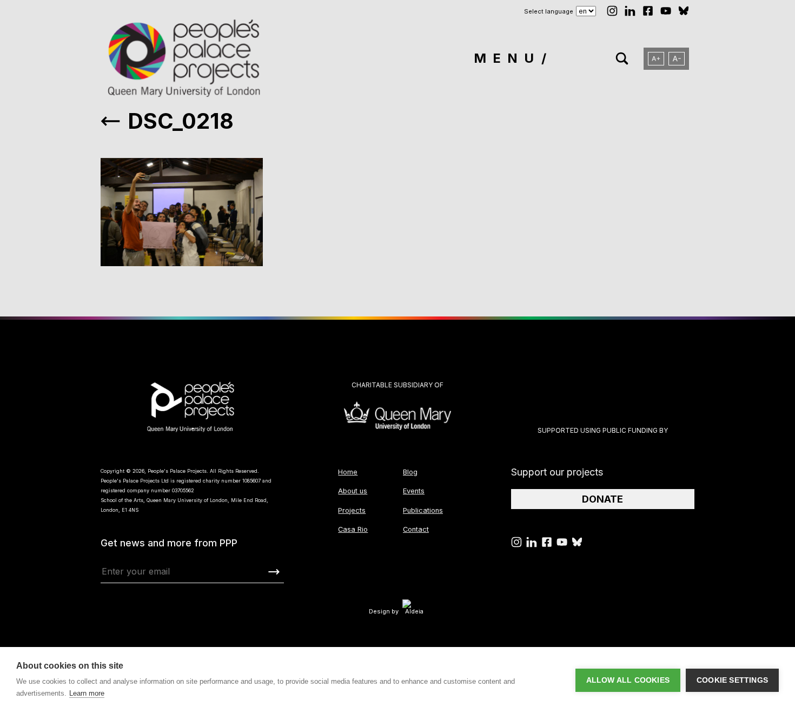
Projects (352, 510)
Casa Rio (353, 529)
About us (352, 491)
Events (414, 491)
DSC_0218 (181, 121)
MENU (507, 58)
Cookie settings (732, 680)
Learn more (86, 693)
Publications (423, 510)
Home (347, 472)
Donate (602, 499)
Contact (416, 529)
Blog (410, 472)
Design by (384, 611)
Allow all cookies (628, 680)
